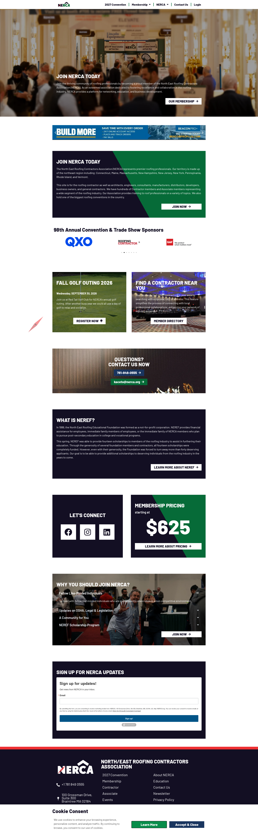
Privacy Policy (163, 799)
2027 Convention (115, 4)
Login (197, 4)
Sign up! (129, 718)
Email (62, 695)
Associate (110, 793)
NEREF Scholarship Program (79, 625)
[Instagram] (87, 532)
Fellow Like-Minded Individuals (80, 593)
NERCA (160, 4)
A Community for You (74, 618)
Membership (140, 4)
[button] (55, 132)
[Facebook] (68, 532)
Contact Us (181, 4)
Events (107, 799)
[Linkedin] (106, 532)
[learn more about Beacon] (95, 132)
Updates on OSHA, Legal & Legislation (86, 610)
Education (161, 781)
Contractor (110, 787)
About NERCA (163, 775)
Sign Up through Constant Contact (126, 711)
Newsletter (161, 793)
